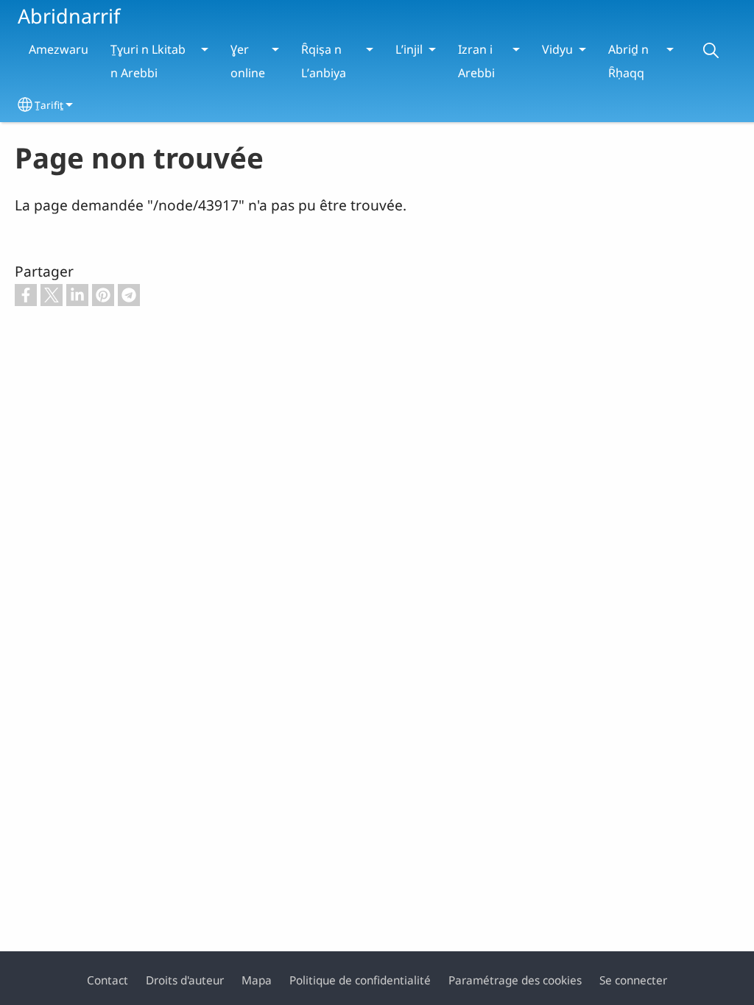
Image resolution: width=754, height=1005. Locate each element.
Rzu (710, 50)
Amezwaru (58, 49)
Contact (107, 980)
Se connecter (633, 980)
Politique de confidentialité (360, 980)
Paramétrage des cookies (515, 980)
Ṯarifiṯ (49, 105)
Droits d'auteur (185, 980)
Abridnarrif (69, 15)
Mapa (257, 980)
